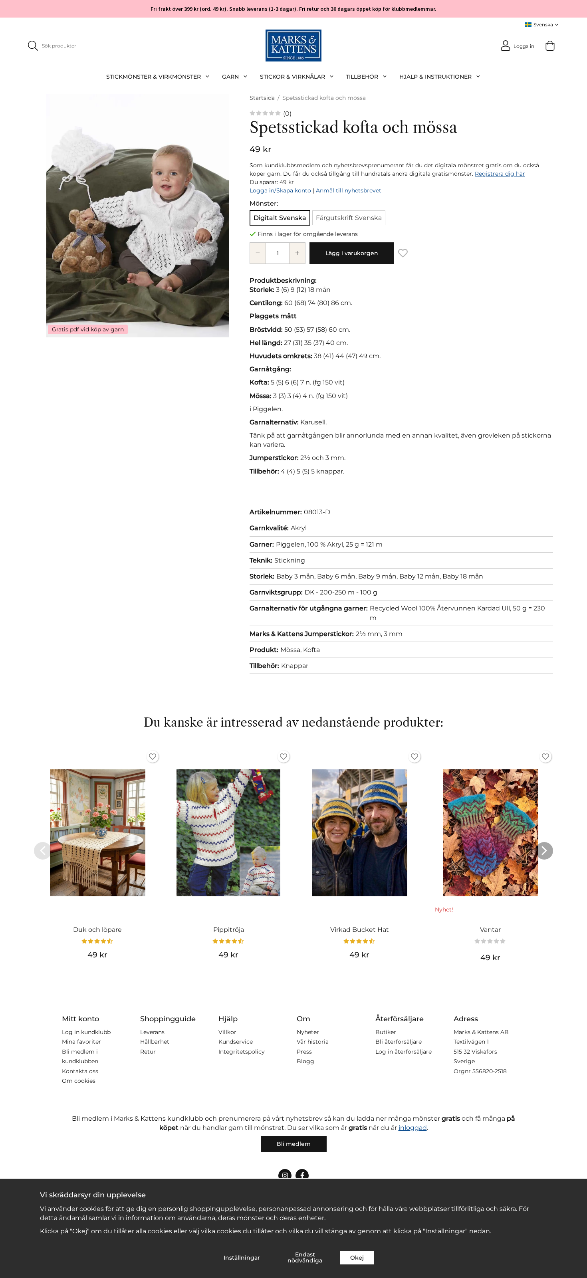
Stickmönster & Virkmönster (153, 76)
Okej (357, 1257)
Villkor (227, 1032)
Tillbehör (362, 76)
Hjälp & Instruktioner (435, 76)
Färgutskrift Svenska (349, 218)
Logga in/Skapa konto (280, 190)
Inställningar (242, 1257)
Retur (148, 1051)
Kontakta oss (80, 1071)
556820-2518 (489, 1071)
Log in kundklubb (86, 1032)
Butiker (385, 1032)
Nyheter (308, 1032)
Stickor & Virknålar (292, 76)
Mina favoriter (81, 1041)
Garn (230, 76)
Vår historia (313, 1041)
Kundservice (235, 1041)
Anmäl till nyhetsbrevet (348, 190)
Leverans (152, 1032)
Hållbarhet (154, 1041)
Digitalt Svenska (280, 218)
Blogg (305, 1061)
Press (304, 1051)
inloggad (413, 1127)
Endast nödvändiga (305, 1257)
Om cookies (78, 1080)
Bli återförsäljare (398, 1041)
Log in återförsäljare (403, 1051)
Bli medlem (294, 1143)
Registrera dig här (500, 173)
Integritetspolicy (241, 1051)
